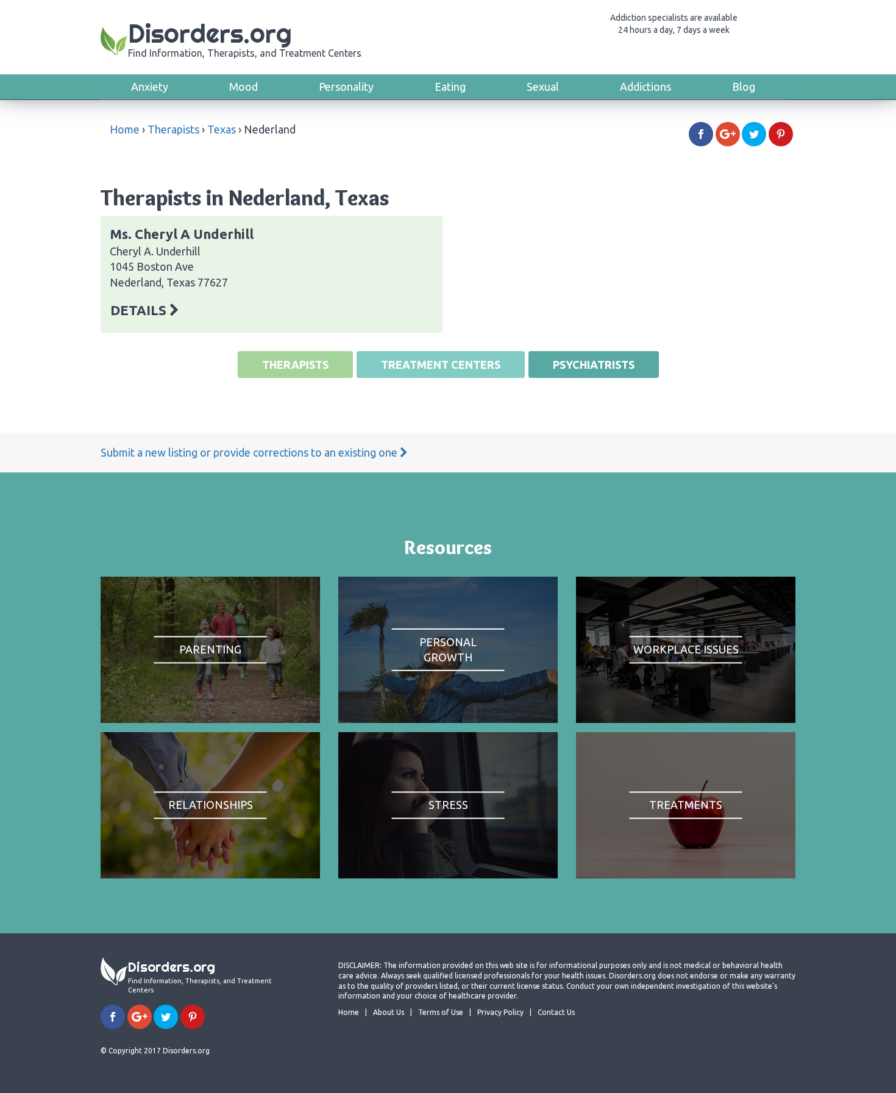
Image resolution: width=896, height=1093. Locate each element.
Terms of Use (440, 1012)
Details (139, 310)
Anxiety (149, 86)
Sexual (543, 86)
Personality (346, 86)
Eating (450, 86)
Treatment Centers (440, 364)
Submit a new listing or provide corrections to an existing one (250, 452)
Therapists (173, 129)
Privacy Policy (500, 1012)
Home (125, 129)
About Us (388, 1012)
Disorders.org (244, 38)
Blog (743, 86)
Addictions (645, 86)
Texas (221, 129)
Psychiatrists (594, 364)
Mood (243, 86)
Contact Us (556, 1012)
